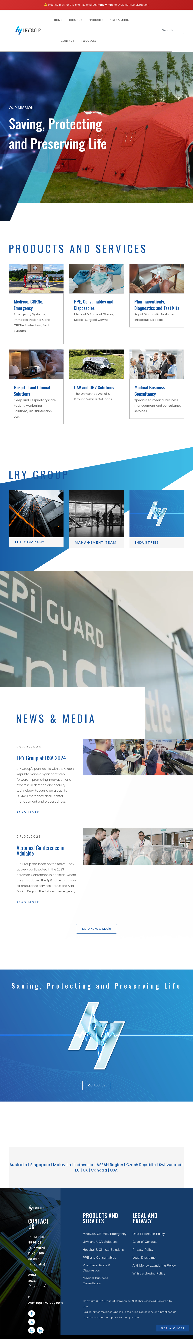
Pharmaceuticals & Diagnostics (96, 1268)
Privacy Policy (143, 1249)
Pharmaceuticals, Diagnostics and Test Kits (156, 304)
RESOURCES (88, 41)
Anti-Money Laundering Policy (154, 1265)
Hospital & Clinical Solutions (103, 1249)
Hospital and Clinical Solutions (32, 390)
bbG (85, 1306)
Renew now (105, 4)
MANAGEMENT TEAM (96, 542)
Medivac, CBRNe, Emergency (28, 304)
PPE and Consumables (99, 1257)
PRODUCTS (96, 20)
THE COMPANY (30, 542)
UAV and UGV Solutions (94, 387)
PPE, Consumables (90, 301)
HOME (58, 20)
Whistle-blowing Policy (148, 1273)
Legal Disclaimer (144, 1257)
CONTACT (67, 41)
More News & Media (96, 928)
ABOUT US (75, 20)
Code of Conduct (144, 1242)
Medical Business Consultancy (149, 390)
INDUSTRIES (147, 542)
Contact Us (96, 1085)
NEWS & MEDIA (119, 20)
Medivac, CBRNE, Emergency (104, 1234)
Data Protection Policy (148, 1234)
